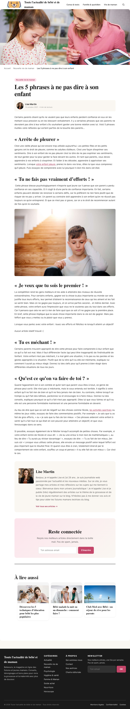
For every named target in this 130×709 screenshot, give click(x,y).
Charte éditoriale (73, 672)
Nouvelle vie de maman (23, 68)
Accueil (7, 68)
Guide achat (49, 683)
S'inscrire (86, 550)
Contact (69, 664)
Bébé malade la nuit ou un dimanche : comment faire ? (66, 610)
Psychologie (49, 671)
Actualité (48, 660)
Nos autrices (71, 668)
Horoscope (49, 691)
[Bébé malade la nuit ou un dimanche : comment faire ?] (66, 592)
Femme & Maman (51, 679)
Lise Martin (31, 104)
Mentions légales (97, 705)
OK (121, 669)
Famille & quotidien (91, 4)
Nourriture (48, 687)
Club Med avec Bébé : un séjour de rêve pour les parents (99, 610)
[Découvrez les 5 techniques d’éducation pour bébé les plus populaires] (33, 592)
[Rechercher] (123, 4)
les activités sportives (101, 410)
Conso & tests (73, 4)
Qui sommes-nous (74, 660)
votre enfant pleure (45, 164)
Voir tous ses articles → (47, 506)
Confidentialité (112, 705)
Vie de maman (110, 4)
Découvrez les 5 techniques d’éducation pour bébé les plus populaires (32, 611)
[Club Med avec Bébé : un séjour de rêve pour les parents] (100, 592)
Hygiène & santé (51, 675)
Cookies (123, 705)
